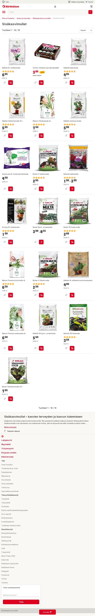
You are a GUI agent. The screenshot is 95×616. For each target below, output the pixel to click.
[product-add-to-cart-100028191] (72, 135)
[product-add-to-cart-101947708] (72, 242)
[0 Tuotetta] (91, 6)
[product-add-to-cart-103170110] (41, 135)
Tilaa (21, 602)
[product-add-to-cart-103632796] (41, 242)
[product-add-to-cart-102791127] (72, 348)
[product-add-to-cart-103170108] (10, 295)
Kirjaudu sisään (8, 453)
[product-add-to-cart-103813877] (41, 82)
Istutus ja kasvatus (23, 18)
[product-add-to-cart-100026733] (41, 295)
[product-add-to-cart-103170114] (10, 348)
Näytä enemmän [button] (10, 427)
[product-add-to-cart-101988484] (10, 189)
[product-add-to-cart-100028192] (72, 82)
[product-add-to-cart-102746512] (41, 348)
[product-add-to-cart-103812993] (72, 295)
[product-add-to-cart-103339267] (10, 135)
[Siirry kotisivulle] (10, 6)
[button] (76, 2)
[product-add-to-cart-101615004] (41, 189)
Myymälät (6, 444)
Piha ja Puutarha (8, 18)
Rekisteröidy (7, 457)
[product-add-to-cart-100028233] (10, 82)
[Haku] (90, 12)
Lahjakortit (6, 440)
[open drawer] (4, 12)
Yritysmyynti (7, 448)
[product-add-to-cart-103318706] (10, 398)
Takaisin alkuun (13, 431)
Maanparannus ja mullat (42, 18)
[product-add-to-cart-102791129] (72, 189)
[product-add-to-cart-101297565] (10, 242)
